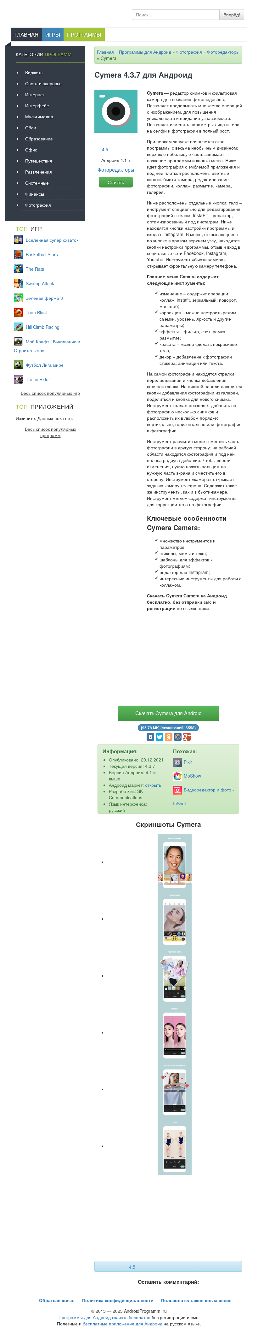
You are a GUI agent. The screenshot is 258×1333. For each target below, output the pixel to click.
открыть (153, 785)
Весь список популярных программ (50, 432)
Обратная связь (57, 1300)
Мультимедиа (39, 116)
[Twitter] (159, 737)
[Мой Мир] (178, 737)
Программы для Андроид (145, 52)
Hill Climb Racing (42, 327)
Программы (84, 34)
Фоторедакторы (223, 52)
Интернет (35, 94)
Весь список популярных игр (50, 393)
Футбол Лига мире (45, 365)
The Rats (35, 269)
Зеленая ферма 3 (44, 298)
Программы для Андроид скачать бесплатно (104, 1317)
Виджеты (34, 72)
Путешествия (38, 160)
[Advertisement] (168, 660)
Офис (31, 149)
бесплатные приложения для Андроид (122, 1323)
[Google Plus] (187, 737)
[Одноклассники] (168, 737)
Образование (39, 138)
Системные (37, 183)
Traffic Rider (38, 379)
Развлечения (38, 172)
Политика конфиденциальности (118, 1300)
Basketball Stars (42, 254)
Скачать (116, 182)
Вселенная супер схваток (52, 240)
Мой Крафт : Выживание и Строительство (47, 345)
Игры (52, 34)
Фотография (189, 52)
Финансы (34, 194)
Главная (26, 34)
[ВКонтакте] (150, 737)
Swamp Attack (40, 283)
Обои (30, 127)
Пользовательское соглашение (196, 1300)
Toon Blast (36, 312)
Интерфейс (37, 105)
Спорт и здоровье (43, 83)
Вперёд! (231, 14)
